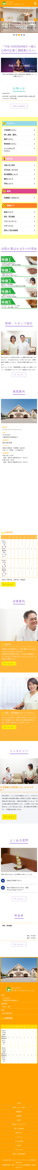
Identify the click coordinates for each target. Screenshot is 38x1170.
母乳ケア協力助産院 (11, 230)
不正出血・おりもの (11, 170)
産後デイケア (8, 212)
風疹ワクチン (8, 139)
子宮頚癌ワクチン (10, 130)
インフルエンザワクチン (9, 149)
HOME (19, 1103)
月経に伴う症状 (9, 165)
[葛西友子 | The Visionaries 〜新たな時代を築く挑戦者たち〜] (19, 65)
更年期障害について (11, 174)
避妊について (8, 179)
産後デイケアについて (19, 1124)
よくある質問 (19, 1141)
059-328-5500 (7, 442)
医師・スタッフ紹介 (19, 1107)
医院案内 (19, 1111)
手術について (8, 183)
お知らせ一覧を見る (19, 106)
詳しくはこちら (19, 374)
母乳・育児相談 (9, 216)
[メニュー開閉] (35, 3)
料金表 (19, 1145)
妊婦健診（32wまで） (12, 198)
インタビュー (19, 1137)
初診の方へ (19, 1133)
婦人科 (19, 1120)
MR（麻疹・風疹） (10, 135)
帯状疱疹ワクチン (10, 144)
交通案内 (19, 1116)
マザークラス (8, 226)
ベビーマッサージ (10, 221)
